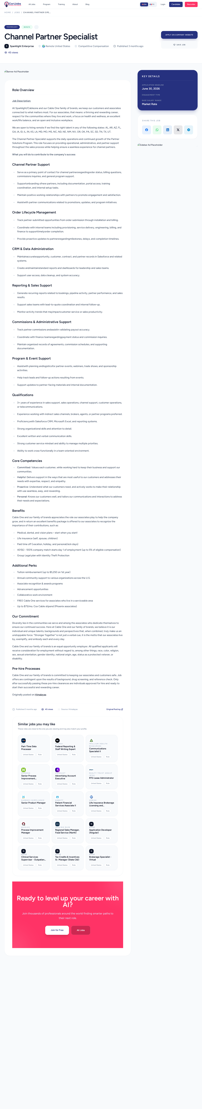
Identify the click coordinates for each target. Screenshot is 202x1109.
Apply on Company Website (179, 35)
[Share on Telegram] (188, 129)
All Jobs (32, 4)
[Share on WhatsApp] (157, 129)
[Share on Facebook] (146, 129)
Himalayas (40, 694)
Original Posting (113, 709)
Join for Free (57, 930)
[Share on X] (178, 129)
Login (163, 4)
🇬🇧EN (144, 4)
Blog (87, 4)
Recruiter (191, 4)
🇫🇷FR (152, 4)
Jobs (17, 12)
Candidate (175, 4)
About (75, 4)
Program (46, 4)
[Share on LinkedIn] (167, 129)
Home (7, 12)
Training (61, 4)
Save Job (181, 45)
